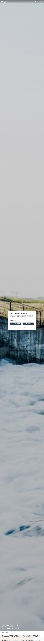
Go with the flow (7, 632)
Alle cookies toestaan (16, 323)
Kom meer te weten (13, 320)
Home (3, 632)
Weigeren (28, 323)
